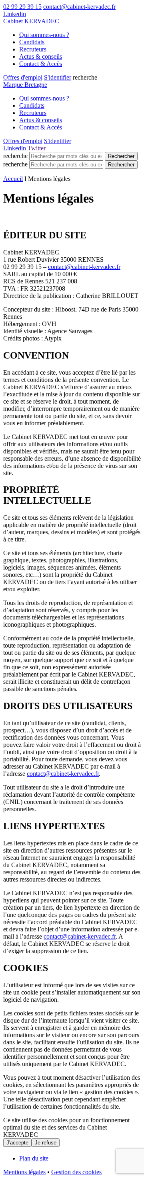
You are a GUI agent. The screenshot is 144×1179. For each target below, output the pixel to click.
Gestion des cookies (76, 1172)
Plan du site (33, 1158)
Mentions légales (24, 1172)
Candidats (31, 42)
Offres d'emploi (22, 77)
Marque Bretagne (25, 84)
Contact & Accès (40, 63)
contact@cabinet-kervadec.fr (79, 6)
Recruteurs (32, 49)
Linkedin (14, 13)
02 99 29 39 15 (22, 6)
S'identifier (57, 77)
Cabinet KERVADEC (31, 21)
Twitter (37, 148)
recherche (15, 155)
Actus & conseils (40, 56)
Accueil (13, 178)
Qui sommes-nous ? (44, 34)
